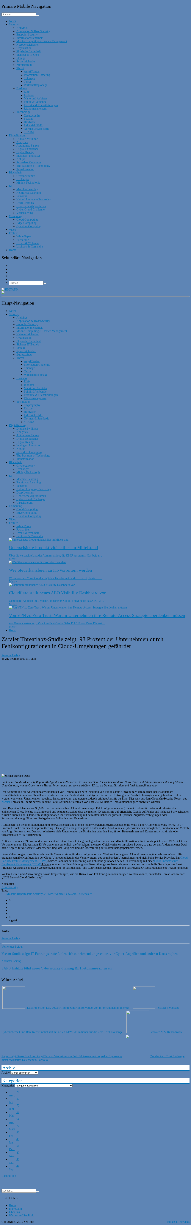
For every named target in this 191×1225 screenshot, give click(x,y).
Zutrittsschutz (24, 64)
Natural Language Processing (33, 199)
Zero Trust (77, 893)
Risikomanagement (35, 108)
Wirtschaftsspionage (35, 85)
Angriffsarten (32, 71)
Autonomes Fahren (27, 145)
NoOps (20, 159)
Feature (13, 233)
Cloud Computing (27, 219)
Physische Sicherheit (28, 51)
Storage (20, 58)
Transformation (25, 169)
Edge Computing (26, 223)
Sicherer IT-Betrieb (27, 54)
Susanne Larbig (10, 655)
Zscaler (5, 801)
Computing (15, 216)
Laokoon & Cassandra (29, 246)
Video (12, 229)
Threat (20, 68)
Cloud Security (34, 893)
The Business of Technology (33, 165)
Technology (23, 111)
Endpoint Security (27, 34)
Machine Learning (27, 189)
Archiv (5, 1072)
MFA (54, 893)
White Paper (23, 236)
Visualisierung (24, 212)
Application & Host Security (33, 31)
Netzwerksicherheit (27, 44)
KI (10, 185)
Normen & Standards (36, 128)
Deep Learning (25, 202)
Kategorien (8, 1085)
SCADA (29, 132)
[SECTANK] (9, 289)
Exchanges (22, 179)
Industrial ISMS (33, 125)
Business (21, 88)
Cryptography (32, 115)
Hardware (30, 122)
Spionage (29, 78)
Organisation (24, 48)
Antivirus (21, 27)
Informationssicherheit (29, 37)
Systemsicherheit (26, 61)
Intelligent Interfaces (28, 155)
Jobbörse (29, 95)
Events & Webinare (27, 243)
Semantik (21, 196)
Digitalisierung (17, 135)
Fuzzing (28, 118)
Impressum (15, 1208)
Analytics (22, 142)
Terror (27, 81)
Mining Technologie (28, 182)
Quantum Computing (28, 226)
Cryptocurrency (25, 175)
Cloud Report (17, 893)
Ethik (27, 91)
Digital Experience (27, 148)
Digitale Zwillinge (27, 138)
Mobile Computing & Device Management (41, 41)
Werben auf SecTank (21, 1215)
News (12, 21)
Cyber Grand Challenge (30, 209)
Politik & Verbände (35, 101)
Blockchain (15, 172)
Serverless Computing (29, 162)
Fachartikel (22, 239)
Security (14, 24)
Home (12, 249)
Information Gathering (37, 74)
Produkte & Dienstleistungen (41, 105)
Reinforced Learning (28, 192)
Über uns (14, 1212)
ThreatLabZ (64, 893)
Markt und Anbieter (35, 98)
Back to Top (8, 1175)
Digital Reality (25, 152)
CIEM (5, 893)
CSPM (47, 893)
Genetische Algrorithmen (31, 206)
